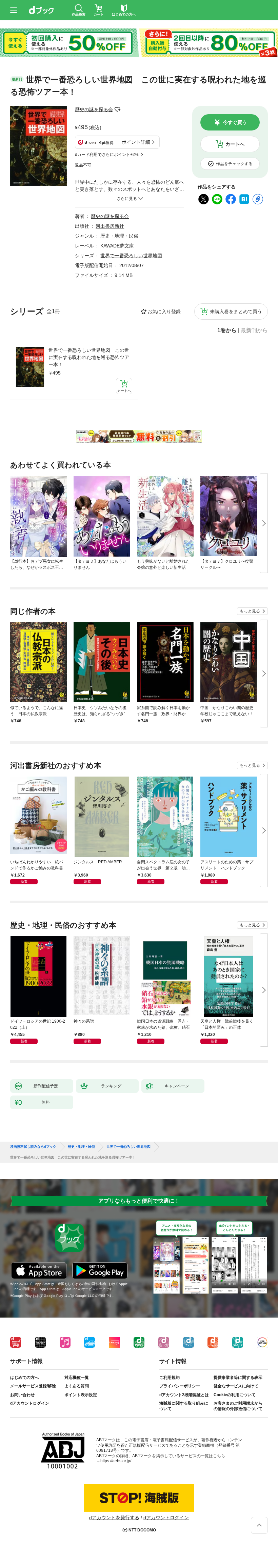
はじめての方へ (24, 1377)
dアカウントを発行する (114, 1517)
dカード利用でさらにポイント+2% (107, 154)
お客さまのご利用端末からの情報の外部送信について (238, 1406)
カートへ (234, 144)
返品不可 (83, 165)
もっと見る (250, 611)
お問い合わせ (22, 1394)
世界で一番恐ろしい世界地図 (131, 255)
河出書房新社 (110, 226)
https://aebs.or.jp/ (115, 1461)
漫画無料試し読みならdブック (33, 1146)
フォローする (117, 109)
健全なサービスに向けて (236, 1386)
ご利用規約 (169, 1377)
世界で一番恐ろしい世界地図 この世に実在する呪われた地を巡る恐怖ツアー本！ (88, 357)
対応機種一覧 (76, 1377)
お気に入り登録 (164, 311)
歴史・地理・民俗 (119, 236)
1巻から (227, 330)
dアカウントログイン (29, 1403)
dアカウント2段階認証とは (184, 1394)
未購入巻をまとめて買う (236, 311)
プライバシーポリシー (179, 1386)
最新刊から (254, 330)
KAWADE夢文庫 (117, 245)
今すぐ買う (235, 122)
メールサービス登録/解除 (33, 1386)
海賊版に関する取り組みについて (183, 1406)
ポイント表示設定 (80, 1394)
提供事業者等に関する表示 (238, 1377)
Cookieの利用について (235, 1394)
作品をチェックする (234, 163)
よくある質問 (76, 1386)
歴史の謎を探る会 (94, 109)
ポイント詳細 (136, 142)
